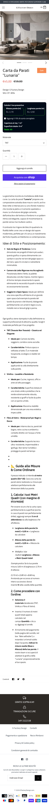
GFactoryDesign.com (27, 790)
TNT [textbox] (6, 142)
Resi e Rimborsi (36, 735)
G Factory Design (17, 89)
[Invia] (38, 778)
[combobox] (24, 143)
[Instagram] (27, 759)
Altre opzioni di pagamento (24, 184)
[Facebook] (22, 759)
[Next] (46, 63)
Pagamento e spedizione (16, 735)
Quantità (6, 150)
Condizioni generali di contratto (24, 750)
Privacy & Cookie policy (24, 742)
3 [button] (30, 62)
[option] (24, 35)
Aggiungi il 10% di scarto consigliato (20, 118)
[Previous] (3, 63)
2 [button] (24, 62)
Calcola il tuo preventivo (14, 105)
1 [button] (19, 62)
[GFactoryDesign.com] (24, 7)
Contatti (33, 728)
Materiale (7, 137)
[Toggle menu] (3, 7)
